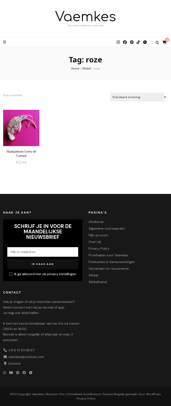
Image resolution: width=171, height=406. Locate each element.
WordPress (153, 394)
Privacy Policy (99, 248)
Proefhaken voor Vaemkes (108, 255)
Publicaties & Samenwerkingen (112, 262)
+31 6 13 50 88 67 (21, 350)
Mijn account (98, 235)
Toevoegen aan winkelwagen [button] (21, 127)
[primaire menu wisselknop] (5, 42)
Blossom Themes (101, 394)
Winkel (93, 275)
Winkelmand (98, 282)
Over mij (95, 242)
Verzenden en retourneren (109, 268)
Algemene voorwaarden (107, 228)
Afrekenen (96, 222)
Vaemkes (85, 17)
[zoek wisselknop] (157, 42)
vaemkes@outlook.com (26, 357)
